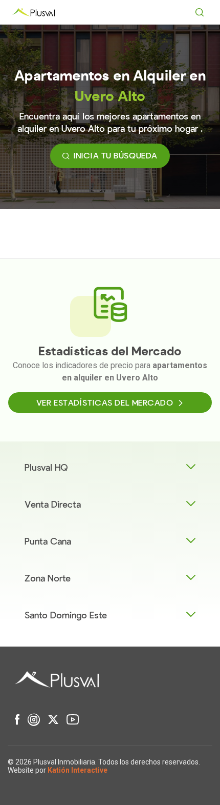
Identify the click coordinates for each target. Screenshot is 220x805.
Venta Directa (53, 504)
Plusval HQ (46, 467)
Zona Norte (48, 578)
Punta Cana (48, 541)
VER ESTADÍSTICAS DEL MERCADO (104, 403)
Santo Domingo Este (66, 615)
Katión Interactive (77, 770)
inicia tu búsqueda (116, 155)
